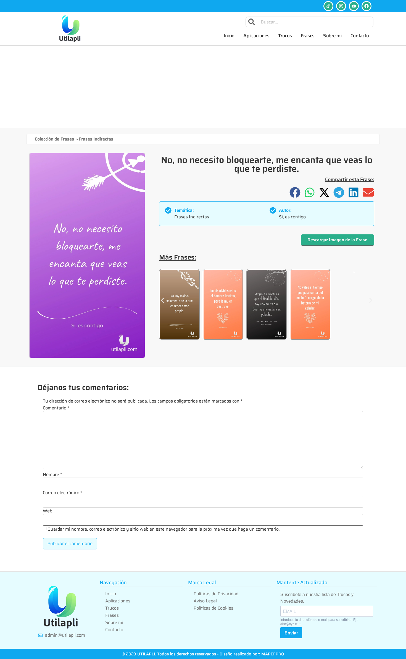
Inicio (229, 35)
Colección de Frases (54, 139)
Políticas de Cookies (213, 608)
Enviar (291, 633)
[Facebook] (366, 6)
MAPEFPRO (272, 654)
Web (47, 511)
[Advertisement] (203, 87)
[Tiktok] (328, 6)
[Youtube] (354, 6)
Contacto (359, 35)
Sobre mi (332, 35)
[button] (295, 192)
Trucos (285, 35)
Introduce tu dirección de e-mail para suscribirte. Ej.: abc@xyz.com (319, 622)
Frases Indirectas (96, 139)
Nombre (52, 474)
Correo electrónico (62, 493)
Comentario (56, 408)
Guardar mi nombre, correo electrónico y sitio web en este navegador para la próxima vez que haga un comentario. (164, 529)
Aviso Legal (205, 600)
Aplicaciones (256, 35)
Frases (307, 35)
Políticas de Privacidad (216, 593)
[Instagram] (341, 6)
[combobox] (310, 22)
